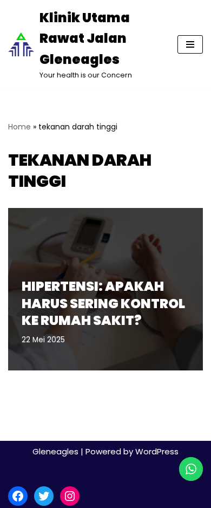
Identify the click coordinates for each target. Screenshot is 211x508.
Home (19, 126)
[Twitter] (44, 496)
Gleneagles (55, 451)
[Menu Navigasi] (190, 44)
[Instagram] (70, 496)
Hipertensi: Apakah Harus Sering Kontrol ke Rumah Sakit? (103, 303)
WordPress (157, 451)
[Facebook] (18, 496)
